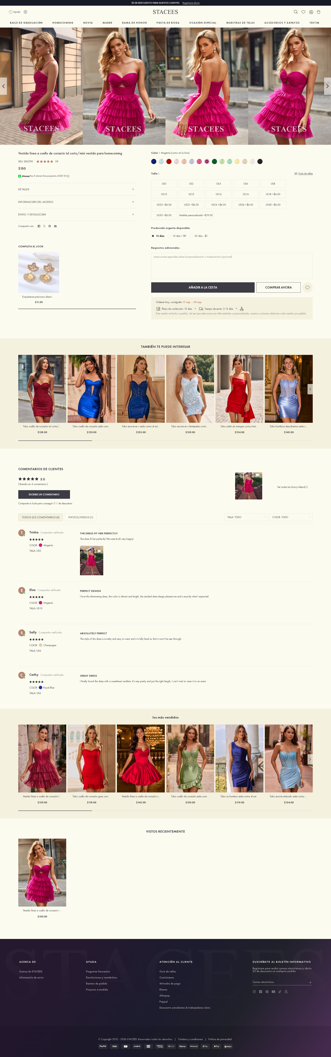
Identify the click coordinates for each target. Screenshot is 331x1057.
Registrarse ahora (191, 2)
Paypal (163, 1001)
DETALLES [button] (23, 189)
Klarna (163, 989)
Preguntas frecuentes (98, 971)
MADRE (107, 22)
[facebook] (260, 991)
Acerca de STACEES (30, 971)
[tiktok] (280, 991)
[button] (3, 86)
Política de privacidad (220, 1039)
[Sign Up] (310, 982)
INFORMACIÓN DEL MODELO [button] (35, 202)
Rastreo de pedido (96, 983)
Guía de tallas (167, 971)
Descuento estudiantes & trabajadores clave (184, 1007)
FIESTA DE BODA (168, 22)
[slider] (45, 161)
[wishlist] (303, 12)
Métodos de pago (169, 983)
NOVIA (88, 22)
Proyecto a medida (97, 989)
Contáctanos (166, 977)
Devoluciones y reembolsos (101, 977)
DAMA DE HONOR (134, 22)
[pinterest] (267, 991)
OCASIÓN (203, 22)
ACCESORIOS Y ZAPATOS (282, 22)
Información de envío (31, 977)
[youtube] (273, 991)
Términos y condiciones (190, 1039)
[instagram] (254, 991)
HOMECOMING (63, 22)
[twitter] (286, 991)
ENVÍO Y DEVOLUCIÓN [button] (32, 214)
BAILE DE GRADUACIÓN (26, 22)
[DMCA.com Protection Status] (228, 1046)
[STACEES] (165, 12)
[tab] (77, 189)
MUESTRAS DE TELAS (240, 22)
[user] (311, 12)
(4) (56, 161)
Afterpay (164, 995)
